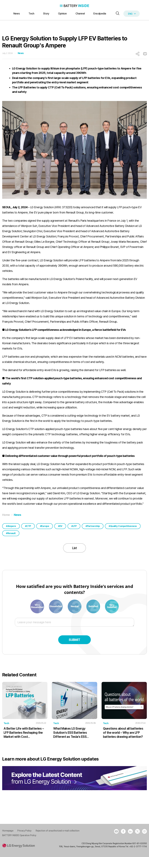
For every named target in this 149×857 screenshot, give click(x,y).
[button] (116, 13)
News (16, 13)
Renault (11, 533)
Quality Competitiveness (123, 526)
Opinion (62, 13)
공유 (137, 54)
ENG (130, 13)
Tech (31, 13)
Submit (74, 640)
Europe (45, 526)
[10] (112, 606)
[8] (93, 606)
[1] (37, 606)
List (74, 548)
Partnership (93, 526)
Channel (80, 13)
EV (61, 526)
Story (46, 13)
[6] (74, 606)
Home (6, 515)
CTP (28, 526)
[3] (56, 606)
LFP (75, 526)
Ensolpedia (99, 13)
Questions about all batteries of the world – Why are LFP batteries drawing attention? (123, 733)
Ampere (11, 526)
